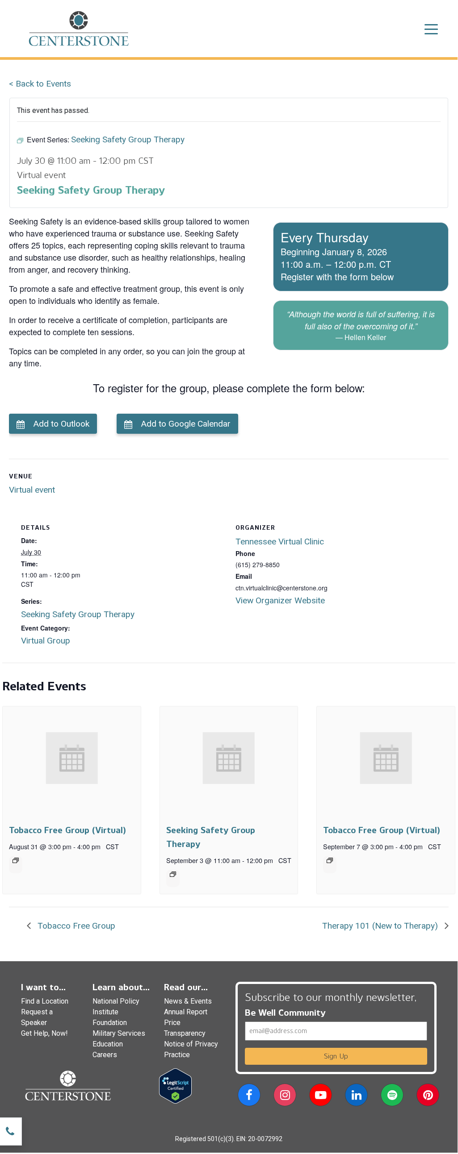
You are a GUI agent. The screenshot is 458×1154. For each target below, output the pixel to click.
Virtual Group (45, 640)
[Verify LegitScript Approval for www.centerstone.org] (175, 1085)
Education (107, 1044)
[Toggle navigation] (431, 28)
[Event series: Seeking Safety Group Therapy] (173, 874)
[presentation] (72, 758)
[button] (249, 1096)
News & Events (188, 1001)
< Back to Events (40, 84)
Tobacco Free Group (75, 926)
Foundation (109, 1022)
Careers (104, 1054)
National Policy (115, 1001)
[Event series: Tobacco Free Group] (16, 860)
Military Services (118, 1033)
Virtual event (32, 490)
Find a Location (44, 1001)
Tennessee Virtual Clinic (279, 541)
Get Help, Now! (44, 1033)
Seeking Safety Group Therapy (77, 614)
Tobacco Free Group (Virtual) (67, 830)
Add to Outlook (61, 424)
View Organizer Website (280, 600)
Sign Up (336, 1056)
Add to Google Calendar (186, 424)
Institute (105, 1012)
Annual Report (185, 1012)
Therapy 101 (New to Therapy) (381, 926)
